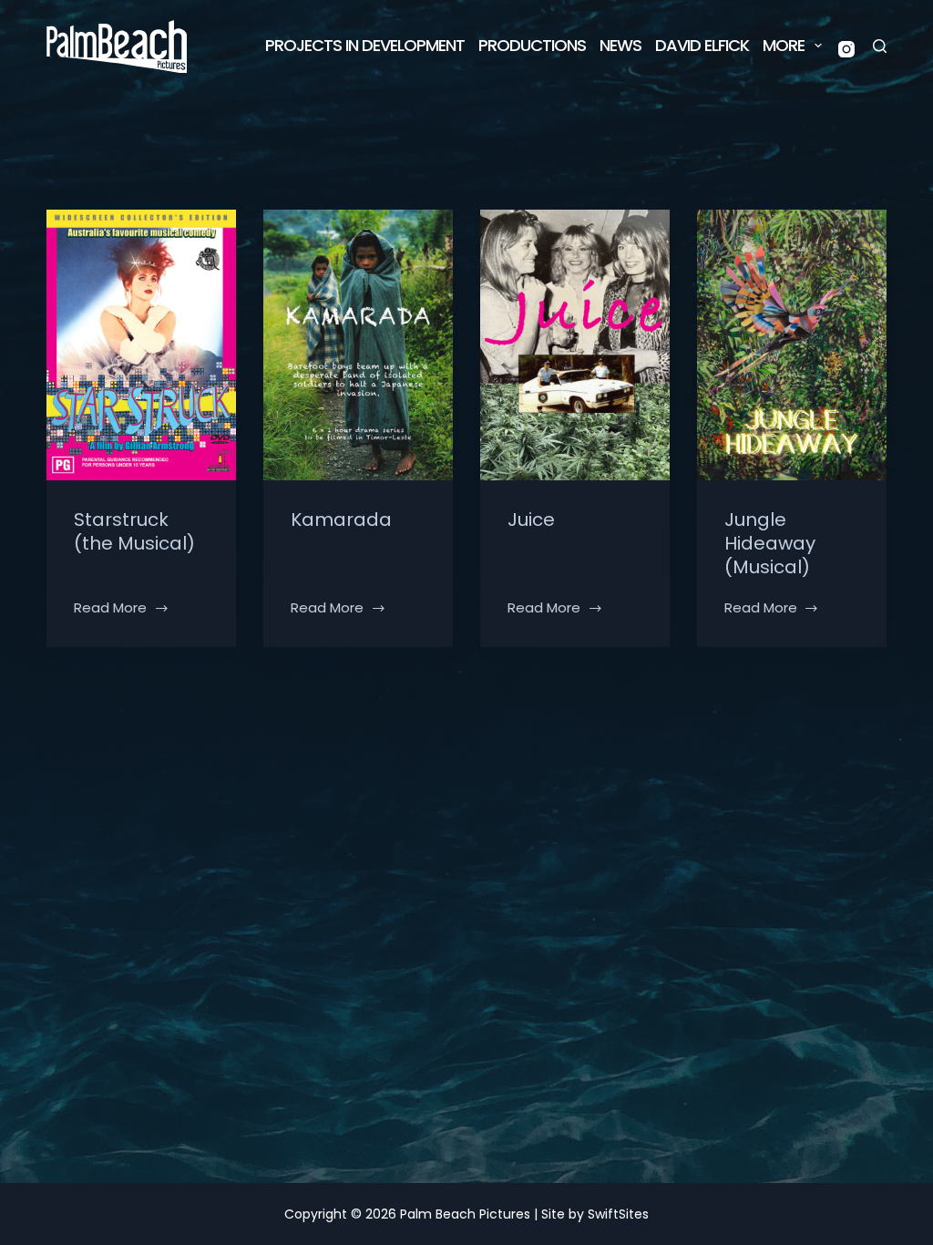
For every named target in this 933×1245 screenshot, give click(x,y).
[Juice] (575, 345)
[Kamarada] (358, 345)
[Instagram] (846, 49)
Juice (531, 519)
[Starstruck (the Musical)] (141, 345)
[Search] (880, 46)
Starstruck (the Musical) (134, 531)
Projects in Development (365, 45)
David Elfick (702, 45)
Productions (532, 45)
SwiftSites (618, 1214)
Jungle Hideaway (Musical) (769, 543)
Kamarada (341, 519)
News (620, 45)
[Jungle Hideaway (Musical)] (792, 345)
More (784, 45)
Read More (110, 609)
